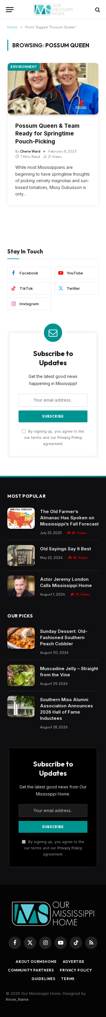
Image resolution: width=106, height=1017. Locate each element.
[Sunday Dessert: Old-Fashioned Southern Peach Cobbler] (21, 638)
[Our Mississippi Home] (53, 9)
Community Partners (31, 970)
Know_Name (17, 999)
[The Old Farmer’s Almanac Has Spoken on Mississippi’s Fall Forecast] (21, 518)
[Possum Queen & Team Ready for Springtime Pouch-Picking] (53, 88)
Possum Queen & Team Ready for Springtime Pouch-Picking (47, 133)
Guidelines (43, 978)
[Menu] (10, 9)
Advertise (74, 961)
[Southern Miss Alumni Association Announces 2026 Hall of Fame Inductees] (21, 706)
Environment (24, 67)
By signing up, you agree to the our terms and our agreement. (54, 437)
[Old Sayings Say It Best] (21, 555)
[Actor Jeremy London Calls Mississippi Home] (21, 586)
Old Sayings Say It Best (65, 549)
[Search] (97, 9)
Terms (67, 978)
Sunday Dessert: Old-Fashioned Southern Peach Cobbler (63, 637)
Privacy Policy (69, 437)
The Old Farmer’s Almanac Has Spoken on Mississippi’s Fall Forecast (69, 518)
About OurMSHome (36, 961)
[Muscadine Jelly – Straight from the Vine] (21, 675)
